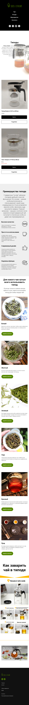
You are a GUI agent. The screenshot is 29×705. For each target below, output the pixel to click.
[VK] (10, 26)
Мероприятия (14, 17)
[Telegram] (13, 26)
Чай (14, 12)
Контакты (14, 20)
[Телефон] (19, 26)
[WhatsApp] (16, 26)
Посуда (14, 14)
